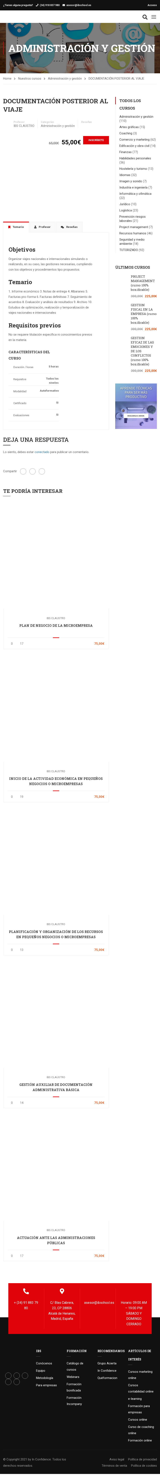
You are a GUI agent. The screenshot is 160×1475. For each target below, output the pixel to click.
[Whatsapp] (17, 1382)
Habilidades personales (135, 158)
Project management (133, 227)
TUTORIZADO (128, 250)
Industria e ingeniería (133, 187)
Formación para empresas (139, 1409)
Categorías (47, 122)
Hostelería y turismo (133, 169)
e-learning (135, 1399)
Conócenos (44, 1363)
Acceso (152, 5)
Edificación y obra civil (134, 146)
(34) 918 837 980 (50, 5)
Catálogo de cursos (75, 1366)
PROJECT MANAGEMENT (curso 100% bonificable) (143, 283)
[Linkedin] (25, 1376)
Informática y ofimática (135, 194)
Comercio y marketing (134, 139)
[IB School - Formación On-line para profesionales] (11, 16)
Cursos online (137, 1419)
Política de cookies (144, 1466)
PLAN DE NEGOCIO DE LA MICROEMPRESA (56, 625)
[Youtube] (8, 1382)
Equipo (40, 1371)
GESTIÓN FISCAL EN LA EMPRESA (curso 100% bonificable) (144, 314)
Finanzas (125, 152)
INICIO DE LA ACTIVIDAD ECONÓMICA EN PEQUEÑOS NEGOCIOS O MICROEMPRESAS (56, 781)
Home (7, 78)
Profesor (19, 122)
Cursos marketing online (140, 1375)
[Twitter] (32, 471)
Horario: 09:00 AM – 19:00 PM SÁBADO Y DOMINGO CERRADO (134, 1313)
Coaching (125, 133)
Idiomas (124, 175)
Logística (125, 210)
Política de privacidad (142, 1459)
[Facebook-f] (8, 1376)
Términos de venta (114, 1466)
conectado (42, 452)
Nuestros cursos (29, 78)
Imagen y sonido (130, 181)
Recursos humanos (132, 233)
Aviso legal (116, 1459)
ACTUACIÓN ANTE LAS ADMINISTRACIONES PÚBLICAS (56, 1240)
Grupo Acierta (107, 1363)
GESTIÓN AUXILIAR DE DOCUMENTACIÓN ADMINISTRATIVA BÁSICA (55, 1087)
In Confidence (107, 1371)
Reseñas (86, 122)
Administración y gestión (65, 78)
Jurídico (124, 204)
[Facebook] (23, 471)
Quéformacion (107, 1378)
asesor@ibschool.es (78, 5)
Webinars (73, 1377)
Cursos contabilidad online (141, 1388)
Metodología (44, 1378)
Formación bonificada (74, 1387)
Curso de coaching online (141, 1430)
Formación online (140, 1440)
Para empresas (46, 1385)
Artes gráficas (129, 127)
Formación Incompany (74, 1401)
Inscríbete (96, 140)
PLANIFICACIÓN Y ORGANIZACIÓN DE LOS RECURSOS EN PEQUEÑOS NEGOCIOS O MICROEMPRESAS (56, 934)
